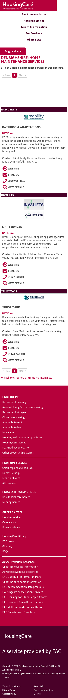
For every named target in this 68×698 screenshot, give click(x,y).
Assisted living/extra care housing (22, 407)
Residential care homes (16, 497)
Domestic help (11, 473)
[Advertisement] (34, 93)
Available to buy (12, 427)
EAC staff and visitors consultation (22, 607)
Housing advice (11, 517)
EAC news (8, 541)
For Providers (34, 33)
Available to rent (12, 422)
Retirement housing (14, 402)
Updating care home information (21, 581)
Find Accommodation (34, 14)
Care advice (9, 522)
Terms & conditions (11, 686)
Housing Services (34, 20)
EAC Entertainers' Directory (18, 612)
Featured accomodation (16, 447)
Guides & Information (34, 27)
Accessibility (39, 686)
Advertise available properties (20, 571)
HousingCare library (14, 536)
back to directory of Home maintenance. (27, 377)
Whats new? (34, 39)
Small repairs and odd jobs (18, 467)
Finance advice (11, 527)
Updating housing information (20, 566)
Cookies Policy (9, 694)
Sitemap (38, 694)
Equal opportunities (43, 690)
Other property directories (18, 452)
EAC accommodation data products (23, 586)
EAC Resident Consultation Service (23, 602)
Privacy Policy (8, 690)
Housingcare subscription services (22, 592)
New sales (8, 432)
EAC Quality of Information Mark (21, 576)
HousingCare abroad (14, 442)
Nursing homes (11, 502)
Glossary (7, 546)
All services (9, 483)
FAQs (5, 551)
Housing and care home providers (22, 437)
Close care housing (13, 417)
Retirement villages (14, 412)
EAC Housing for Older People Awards (24, 597)
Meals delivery (11, 478)
